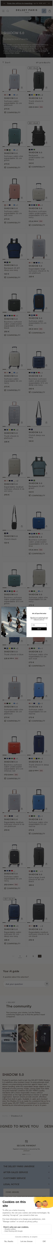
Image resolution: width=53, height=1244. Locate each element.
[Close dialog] (50, 608)
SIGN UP (39, 628)
